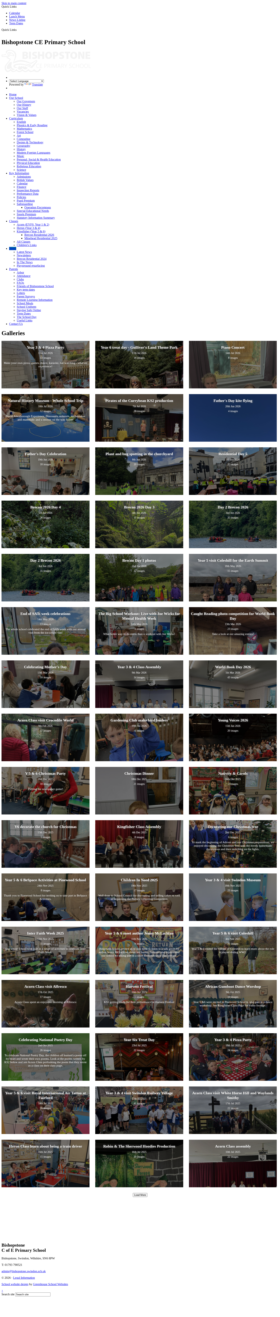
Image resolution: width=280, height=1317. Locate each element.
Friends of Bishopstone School (35, 286)
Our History (24, 104)
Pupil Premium (26, 200)
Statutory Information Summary (36, 217)
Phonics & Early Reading (32, 125)
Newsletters (24, 255)
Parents (13, 269)
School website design (15, 1284)
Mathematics (24, 128)
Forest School (25, 132)
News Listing (17, 19)
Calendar (14, 13)
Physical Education (28, 163)
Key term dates (26, 289)
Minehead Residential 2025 (40, 238)
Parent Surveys (26, 296)
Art (19, 135)
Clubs (20, 279)
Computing (23, 139)
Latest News (24, 252)
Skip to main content (14, 3)
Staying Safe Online (29, 310)
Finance (21, 186)
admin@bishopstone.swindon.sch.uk (24, 1271)
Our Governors (26, 101)
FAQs (20, 282)
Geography (23, 145)
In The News (25, 262)
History (21, 149)
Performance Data (27, 193)
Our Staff (22, 108)
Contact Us (16, 323)
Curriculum (16, 118)
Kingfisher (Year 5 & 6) (31, 231)
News (12, 248)
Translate (37, 84)
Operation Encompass (37, 207)
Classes (13, 221)
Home (13, 94)
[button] (18, 30)
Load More (140, 1195)
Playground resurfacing (31, 265)
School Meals (25, 303)
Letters (21, 293)
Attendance (23, 276)
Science (21, 169)
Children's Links (27, 245)
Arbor (20, 272)
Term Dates (16, 23)
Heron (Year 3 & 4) (28, 228)
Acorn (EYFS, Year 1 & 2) (33, 224)
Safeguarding (25, 204)
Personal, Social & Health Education (39, 159)
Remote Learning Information (35, 299)
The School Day (27, 317)
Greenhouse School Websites (50, 1284)
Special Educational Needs (33, 210)
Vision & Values (26, 115)
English (21, 121)
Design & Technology (30, 142)
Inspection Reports (28, 190)
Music (20, 156)
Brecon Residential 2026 (39, 234)
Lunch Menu (17, 16)
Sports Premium (26, 214)
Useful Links (24, 320)
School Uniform (26, 306)
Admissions (24, 176)
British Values (25, 180)
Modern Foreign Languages (33, 152)
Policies (21, 197)
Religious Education (29, 166)
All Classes (23, 241)
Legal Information (24, 1277)
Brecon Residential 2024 (31, 258)
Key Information (19, 173)
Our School (16, 97)
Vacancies (23, 111)
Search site (8, 1294)
